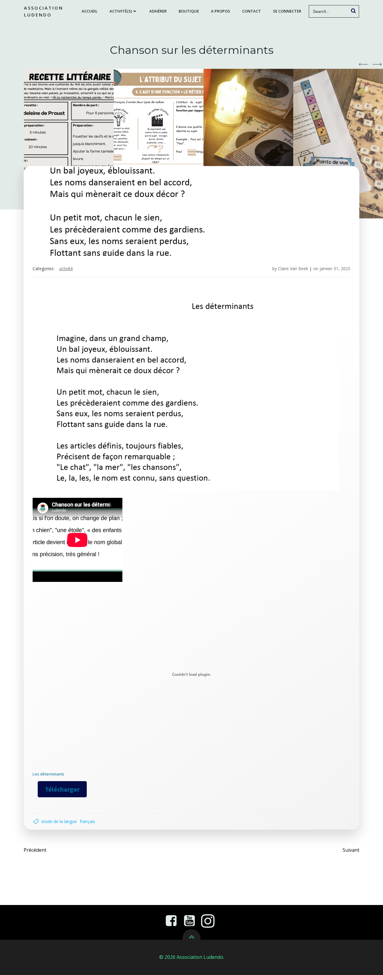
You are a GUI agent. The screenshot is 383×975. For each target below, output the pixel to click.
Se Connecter (287, 11)
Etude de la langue (59, 821)
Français (87, 821)
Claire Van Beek (293, 268)
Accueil (90, 11)
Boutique (189, 11)
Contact (251, 11)
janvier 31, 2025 (335, 268)
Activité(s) (121, 11)
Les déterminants (48, 774)
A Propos (220, 11)
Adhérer (158, 11)
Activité (66, 268)
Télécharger (62, 789)
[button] (363, 64)
